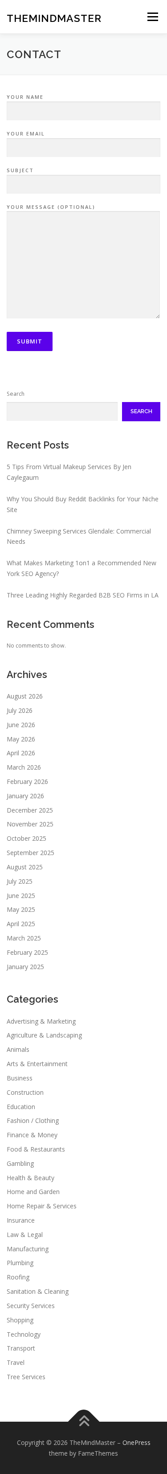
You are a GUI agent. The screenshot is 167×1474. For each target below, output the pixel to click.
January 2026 (25, 796)
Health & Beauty (30, 1177)
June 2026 (21, 724)
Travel (15, 1362)
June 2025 (21, 895)
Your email (26, 133)
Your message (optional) (51, 206)
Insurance (21, 1220)
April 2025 (21, 923)
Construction (25, 1092)
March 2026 (24, 767)
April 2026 (21, 753)
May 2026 (21, 739)
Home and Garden (33, 1191)
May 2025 (21, 909)
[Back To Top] (83, 1421)
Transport (21, 1348)
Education (21, 1106)
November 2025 (30, 824)
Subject (20, 170)
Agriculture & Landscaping (44, 1035)
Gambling (20, 1163)
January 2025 (25, 966)
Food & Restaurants (36, 1149)
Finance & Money (32, 1135)
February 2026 (27, 781)
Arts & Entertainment (37, 1063)
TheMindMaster (54, 18)
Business (20, 1078)
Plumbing (20, 1262)
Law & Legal (25, 1234)
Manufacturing (28, 1249)
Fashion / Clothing (33, 1120)
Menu (152, 17)
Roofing (18, 1277)
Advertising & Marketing (41, 1021)
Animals (18, 1049)
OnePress (136, 1442)
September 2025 (30, 852)
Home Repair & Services (42, 1206)
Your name (25, 96)
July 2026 (20, 710)
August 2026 (25, 696)
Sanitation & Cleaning (38, 1291)
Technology (24, 1334)
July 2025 (20, 881)
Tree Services (26, 1376)
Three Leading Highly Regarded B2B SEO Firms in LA (83, 595)
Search (15, 394)
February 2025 (27, 952)
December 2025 (30, 810)
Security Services (31, 1305)
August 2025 (25, 867)
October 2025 (26, 838)
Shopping (20, 1320)
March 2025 (24, 938)
